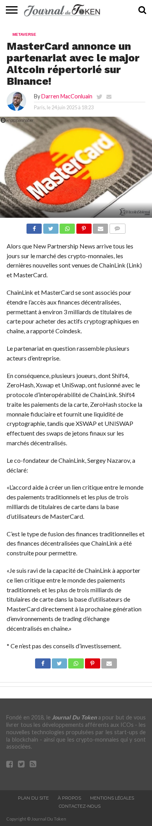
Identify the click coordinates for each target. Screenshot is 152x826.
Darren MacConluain (66, 96)
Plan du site (33, 798)
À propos (69, 798)
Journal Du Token (74, 717)
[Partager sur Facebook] (34, 226)
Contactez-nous (80, 806)
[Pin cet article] (83, 226)
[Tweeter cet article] (50, 226)
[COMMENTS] (117, 226)
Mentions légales (112, 798)
